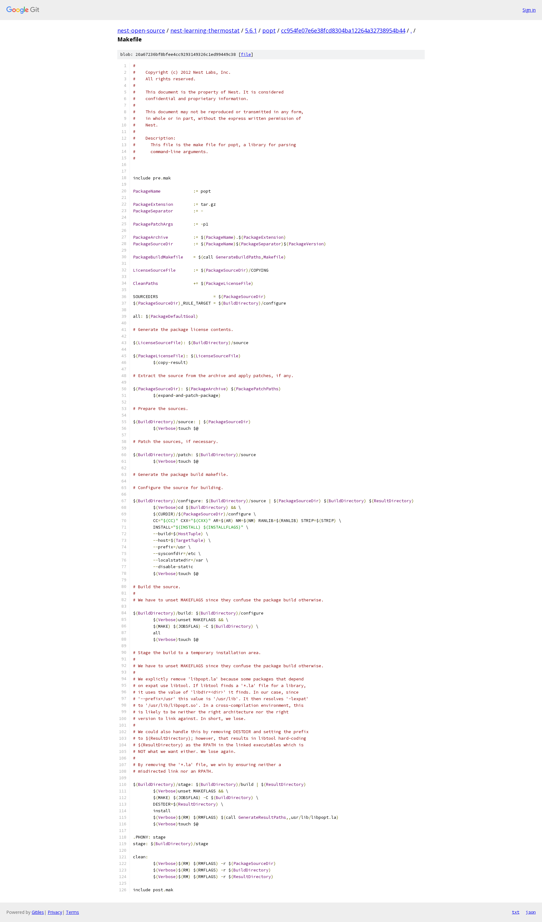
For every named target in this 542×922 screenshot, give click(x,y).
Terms (72, 912)
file (246, 54)
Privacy (55, 912)
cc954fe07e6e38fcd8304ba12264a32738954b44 (343, 30)
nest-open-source (141, 30)
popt (269, 30)
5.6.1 (251, 30)
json (531, 912)
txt (515, 912)
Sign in (529, 10)
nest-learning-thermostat (205, 30)
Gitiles (38, 912)
